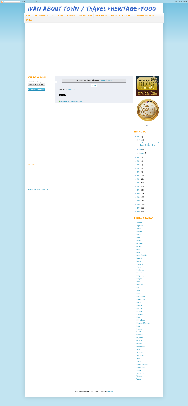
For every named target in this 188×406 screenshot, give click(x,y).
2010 (139, 194)
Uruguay (139, 370)
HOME (28, 15)
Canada (138, 246)
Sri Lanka (139, 352)
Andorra (139, 223)
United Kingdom (142, 364)
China (138, 252)
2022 (139, 158)
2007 (139, 204)
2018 (139, 165)
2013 (139, 183)
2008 (139, 201)
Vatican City (140, 373)
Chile (138, 249)
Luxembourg (140, 299)
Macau (138, 302)
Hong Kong (140, 276)
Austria (138, 229)
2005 (139, 212)
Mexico (139, 308)
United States (141, 367)
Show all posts (106, 80)
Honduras (139, 273)
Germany (139, 264)
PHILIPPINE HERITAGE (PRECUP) (144, 15)
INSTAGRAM (71, 15)
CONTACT (29, 20)
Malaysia (139, 305)
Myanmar (139, 314)
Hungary (139, 279)
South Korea (140, 347)
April (140, 149)
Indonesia (139, 285)
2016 (139, 172)
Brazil (138, 237)
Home (94, 85)
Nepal (138, 317)
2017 (139, 168)
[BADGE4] (147, 123)
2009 (139, 197)
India (138, 282)
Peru (138, 326)
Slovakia (139, 341)
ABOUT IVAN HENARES (41, 15)
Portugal (139, 329)
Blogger (110, 392)
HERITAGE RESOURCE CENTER (120, 15)
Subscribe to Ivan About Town (38, 190)
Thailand (139, 361)
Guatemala (140, 270)
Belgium (139, 232)
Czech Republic (141, 255)
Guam (138, 267)
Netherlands (140, 320)
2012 (139, 186)
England (139, 258)
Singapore (139, 338)
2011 (139, 190)
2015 (139, 176)
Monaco (139, 311)
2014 (139, 179)
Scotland (139, 335)
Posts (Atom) (73, 89)
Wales (138, 379)
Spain (138, 350)
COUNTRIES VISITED (85, 15)
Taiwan (138, 358)
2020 (139, 161)
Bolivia (138, 235)
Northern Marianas (143, 323)
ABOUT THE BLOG (57, 15)
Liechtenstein (141, 297)
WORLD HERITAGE (101, 15)
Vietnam (139, 376)
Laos (138, 294)
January (141, 153)
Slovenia (139, 344)
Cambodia (139, 243)
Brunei (138, 240)
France (138, 261)
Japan (138, 291)
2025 (139, 137)
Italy (137, 288)
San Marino (140, 332)
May (140, 140)
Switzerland (140, 356)
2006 (139, 208)
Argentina (139, 226)
